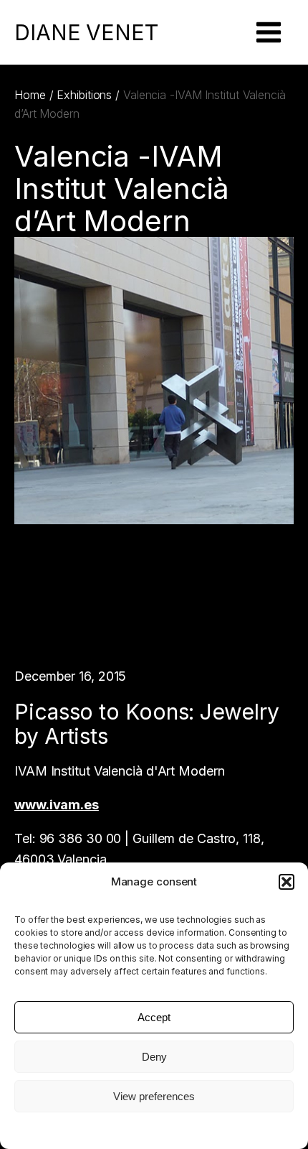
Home (30, 95)
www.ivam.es (56, 804)
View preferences (154, 1096)
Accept (154, 1017)
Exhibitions (84, 95)
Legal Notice (154, 1129)
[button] (286, 882)
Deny (154, 1057)
